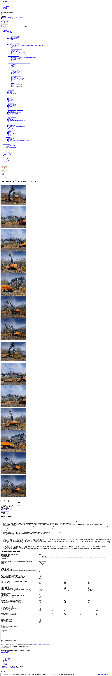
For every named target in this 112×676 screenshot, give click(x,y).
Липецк (9, 17)
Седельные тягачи (15, 61)
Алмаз (9, 96)
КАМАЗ (10, 115)
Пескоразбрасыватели (16, 76)
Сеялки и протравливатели (17, 53)
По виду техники (9, 32)
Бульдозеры (13, 64)
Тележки (13, 81)
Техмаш (10, 127)
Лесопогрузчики (14, 69)
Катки (12, 66)
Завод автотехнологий (13, 113)
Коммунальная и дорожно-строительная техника (19, 63)
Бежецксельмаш (11, 100)
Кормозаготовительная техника (18, 47)
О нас (7, 3)
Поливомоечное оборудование (17, 78)
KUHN (9, 134)
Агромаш (10, 91)
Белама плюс (11, 103)
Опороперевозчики (15, 72)
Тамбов (17, 17)
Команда (8, 5)
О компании (6, 2)
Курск (6, 17)
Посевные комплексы (15, 51)
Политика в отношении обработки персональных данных (13, 669)
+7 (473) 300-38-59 (5, 20)
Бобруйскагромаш (12, 105)
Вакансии (8, 6)
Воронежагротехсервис (13, 108)
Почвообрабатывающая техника (18, 52)
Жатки (12, 39)
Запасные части (6, 144)
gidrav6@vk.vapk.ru (5, 511)
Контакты (5, 8)
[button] (56, 497)
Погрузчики (13, 77)
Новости (5, 7)
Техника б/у (8, 137)
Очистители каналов (15, 74)
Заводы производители (11, 147)
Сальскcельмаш (11, 125)
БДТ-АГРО (10, 99)
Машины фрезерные (15, 71)
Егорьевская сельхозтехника (14, 112)
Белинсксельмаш (12, 104)
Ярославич (10, 132)
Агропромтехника (12, 93)
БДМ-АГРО (10, 98)
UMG (9, 135)
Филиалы (5, 1)
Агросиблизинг (11, 94)
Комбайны (10, 139)
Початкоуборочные (15, 43)
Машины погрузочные (16, 70)
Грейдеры (13, 65)
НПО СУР (10, 119)
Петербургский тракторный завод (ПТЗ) (17, 120)
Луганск (21, 17)
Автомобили (11, 138)
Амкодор (10, 97)
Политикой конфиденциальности (41, 644)
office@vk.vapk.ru (4, 21)
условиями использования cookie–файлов (65, 674)
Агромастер (11, 90)
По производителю (10, 87)
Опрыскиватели (14, 50)
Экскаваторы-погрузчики (16, 86)
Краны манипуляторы (16, 67)
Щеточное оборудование (16, 84)
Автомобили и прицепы (13, 56)
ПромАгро (10, 121)
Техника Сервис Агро (13, 128)
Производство (9, 152)
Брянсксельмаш (11, 107)
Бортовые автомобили (16, 58)
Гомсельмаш (11, 111)
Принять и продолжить (103, 674)
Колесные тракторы (15, 36)
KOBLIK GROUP (12, 133)
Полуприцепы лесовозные (17, 79)
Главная (5, 30)
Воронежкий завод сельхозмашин (15, 110)
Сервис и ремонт (7, 148)
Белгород (13, 17)
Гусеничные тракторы (16, 34)
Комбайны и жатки (12, 38)
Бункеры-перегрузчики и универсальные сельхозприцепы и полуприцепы (27, 45)
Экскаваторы (14, 85)
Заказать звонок (4, 23)
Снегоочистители (15, 80)
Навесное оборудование (16, 49)
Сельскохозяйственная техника (15, 44)
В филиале (8, 146)
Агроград (10, 88)
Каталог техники (7, 31)
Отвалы (12, 73)
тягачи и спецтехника (15, 37)
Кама (9, 114)
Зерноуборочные (14, 40)
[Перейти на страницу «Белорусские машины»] (2, 14)
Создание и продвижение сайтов (8, 667)
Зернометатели (14, 46)
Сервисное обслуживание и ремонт (13, 149)
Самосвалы (13, 60)
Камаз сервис (9, 153)
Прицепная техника (15, 59)
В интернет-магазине (10, 145)
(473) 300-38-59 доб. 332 (6, 509)
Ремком (10, 123)
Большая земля (11, 106)
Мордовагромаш (12, 117)
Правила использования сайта (7, 668)
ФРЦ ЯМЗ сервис (10, 151)
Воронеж (3, 17)
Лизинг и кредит (7, 154)
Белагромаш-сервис (12, 101)
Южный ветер (11, 130)
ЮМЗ (9, 131)
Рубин (9, 124)
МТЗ (9, 118)
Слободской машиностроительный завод (17, 126)
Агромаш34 (10, 92)
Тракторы (10, 33)
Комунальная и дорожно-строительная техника (18, 140)
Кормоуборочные (15, 42)
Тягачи (12, 83)
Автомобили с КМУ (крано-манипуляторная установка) (23, 57)
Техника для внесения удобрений (18, 54)
